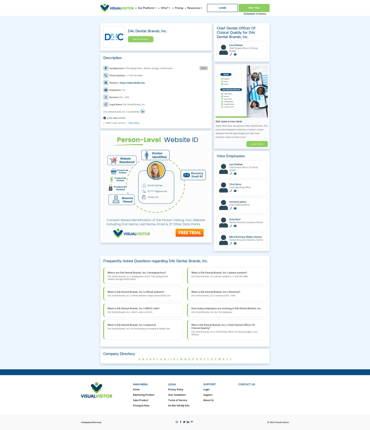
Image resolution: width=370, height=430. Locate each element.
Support (208, 394)
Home (136, 389)
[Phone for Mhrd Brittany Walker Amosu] (230, 243)
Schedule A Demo (255, 13)
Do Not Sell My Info (178, 405)
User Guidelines (177, 394)
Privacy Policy (175, 389)
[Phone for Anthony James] (230, 208)
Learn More (257, 144)
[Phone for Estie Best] (230, 226)
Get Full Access (141, 39)
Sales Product (140, 400)
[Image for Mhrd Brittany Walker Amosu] (223, 244)
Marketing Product (143, 394)
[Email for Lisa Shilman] (235, 54)
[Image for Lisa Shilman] (223, 54)
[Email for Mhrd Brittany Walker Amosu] (235, 243)
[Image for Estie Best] (223, 227)
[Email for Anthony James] (235, 208)
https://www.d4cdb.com (132, 82)
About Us (208, 400)
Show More (133, 123)
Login (222, 8)
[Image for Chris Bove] (223, 192)
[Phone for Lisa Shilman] (230, 54)
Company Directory (91, 422)
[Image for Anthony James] (223, 209)
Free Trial (254, 8)
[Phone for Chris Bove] (230, 191)
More (203, 68)
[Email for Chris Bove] (235, 191)
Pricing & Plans (141, 405)
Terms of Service (177, 400)
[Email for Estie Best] (235, 226)
